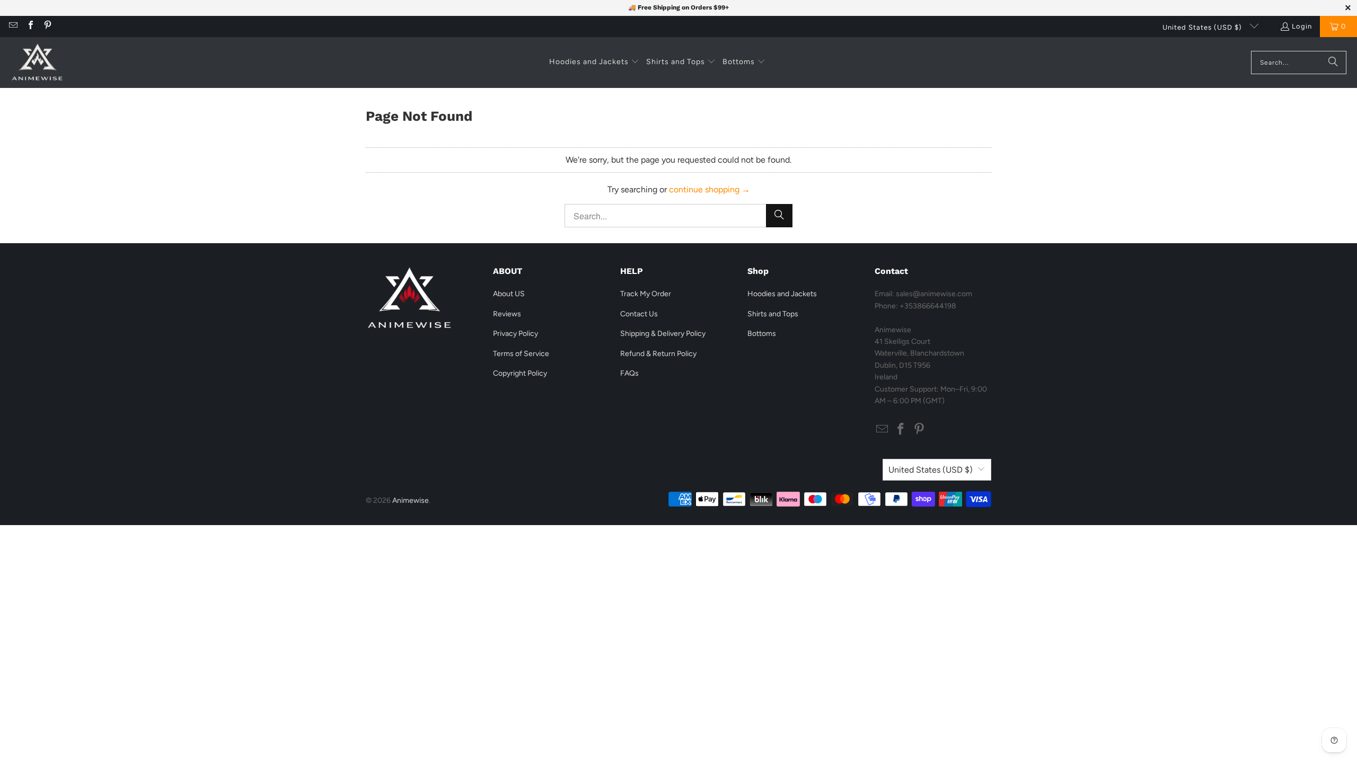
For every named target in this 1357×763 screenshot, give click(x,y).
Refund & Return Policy (658, 353)
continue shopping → (709, 189)
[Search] (1333, 62)
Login (1302, 26)
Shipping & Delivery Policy (663, 333)
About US (509, 293)
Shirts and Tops (772, 313)
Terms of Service (521, 353)
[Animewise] (37, 62)
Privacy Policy (515, 333)
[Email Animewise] (12, 26)
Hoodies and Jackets (782, 293)
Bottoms (761, 333)
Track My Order (645, 293)
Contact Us (639, 313)
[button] (594, 62)
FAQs (629, 373)
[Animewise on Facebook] (29, 26)
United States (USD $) (1203, 27)
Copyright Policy (520, 373)
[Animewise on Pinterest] (47, 26)
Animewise (410, 500)
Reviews (507, 313)
